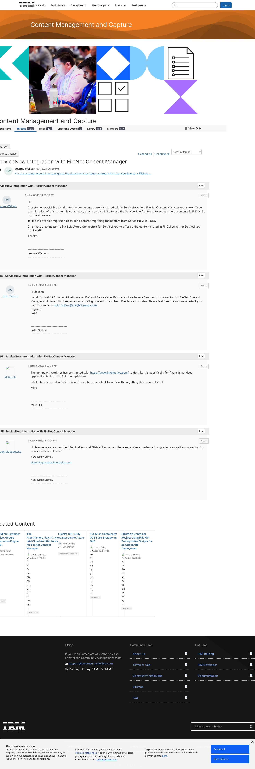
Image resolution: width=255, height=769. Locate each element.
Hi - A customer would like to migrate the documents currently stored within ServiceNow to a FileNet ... (83, 173)
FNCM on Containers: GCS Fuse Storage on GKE (103, 537)
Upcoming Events (69, 128)
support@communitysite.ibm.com (91, 663)
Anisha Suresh (133, 554)
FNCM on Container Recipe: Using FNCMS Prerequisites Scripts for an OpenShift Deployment (136, 541)
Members (115, 128)
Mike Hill (10, 377)
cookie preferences (86, 752)
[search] (175, 5)
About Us (139, 654)
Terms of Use (141, 665)
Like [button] (201, 185)
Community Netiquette (148, 675)
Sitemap (138, 687)
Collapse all (162, 154)
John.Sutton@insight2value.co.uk (75, 305)
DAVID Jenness (38, 554)
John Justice (69, 543)
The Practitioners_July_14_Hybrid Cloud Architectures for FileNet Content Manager (42, 541)
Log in (225, 5)
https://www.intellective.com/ (109, 372)
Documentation (208, 675)
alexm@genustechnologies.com (51, 462)
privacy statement (107, 759)
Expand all (145, 154)
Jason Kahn (100, 547)
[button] (79, 5)
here (164, 755)
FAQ (135, 697)
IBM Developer (207, 665)
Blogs (45, 128)
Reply (204, 195)
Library (94, 128)
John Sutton (10, 296)
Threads (25, 128)
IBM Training (206, 654)
